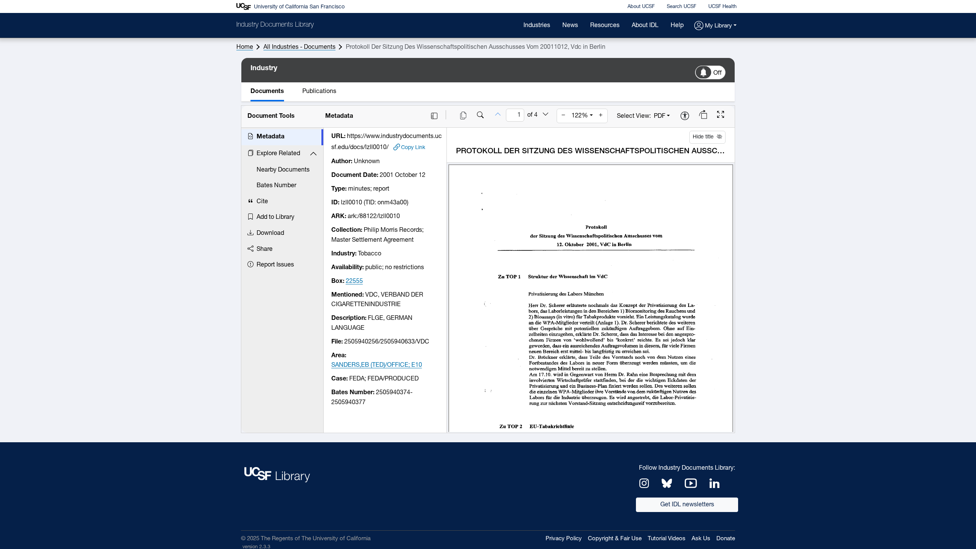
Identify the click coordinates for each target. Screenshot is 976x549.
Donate (725, 539)
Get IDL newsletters (687, 505)
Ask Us (701, 539)
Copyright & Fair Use (615, 539)
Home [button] (244, 47)
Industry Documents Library (275, 25)
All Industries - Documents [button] (299, 47)
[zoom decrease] (563, 116)
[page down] (545, 115)
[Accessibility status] (684, 116)
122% (579, 116)
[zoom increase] (600, 116)
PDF (659, 116)
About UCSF (641, 6)
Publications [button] (319, 91)
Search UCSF (681, 6)
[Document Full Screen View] (721, 115)
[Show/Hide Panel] (434, 116)
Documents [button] (267, 91)
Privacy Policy (564, 539)
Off (717, 73)
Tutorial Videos (666, 539)
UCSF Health (722, 6)
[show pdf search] (480, 116)
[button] (715, 26)
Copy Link (413, 148)
